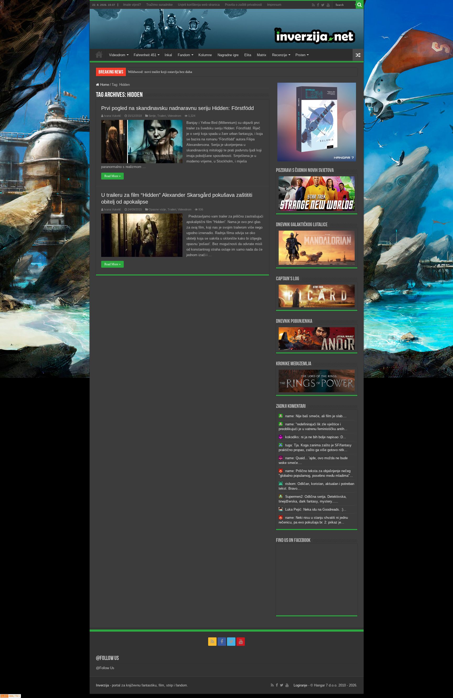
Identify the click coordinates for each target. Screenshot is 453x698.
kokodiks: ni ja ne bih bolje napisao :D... (315, 437)
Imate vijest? (132, 5)
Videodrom (117, 55)
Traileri (161, 115)
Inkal (168, 55)
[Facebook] (318, 5)
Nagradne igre (228, 55)
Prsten (300, 55)
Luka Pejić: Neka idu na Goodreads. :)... (315, 509)
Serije (152, 115)
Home (99, 54)
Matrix (261, 55)
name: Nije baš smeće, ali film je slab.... (316, 416)
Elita (247, 55)
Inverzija (102, 685)
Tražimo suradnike (159, 5)
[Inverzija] (227, 29)
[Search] (360, 5)
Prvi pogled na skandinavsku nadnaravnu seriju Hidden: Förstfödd (177, 108)
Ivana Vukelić (112, 115)
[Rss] (313, 5)
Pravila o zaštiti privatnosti (243, 5)
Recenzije (279, 55)
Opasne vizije (157, 209)
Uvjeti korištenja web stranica (199, 5)
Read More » (112, 176)
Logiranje (300, 685)
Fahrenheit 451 (145, 55)
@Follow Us (107, 658)
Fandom (184, 55)
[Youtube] (328, 5)
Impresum (274, 5)
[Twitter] (323, 5)
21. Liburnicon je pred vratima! (150, 72)
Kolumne (205, 55)
